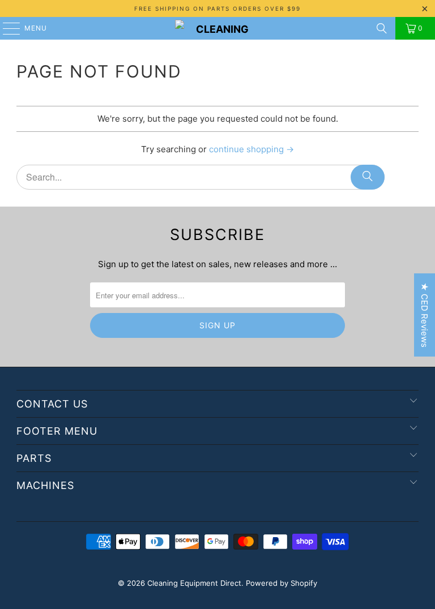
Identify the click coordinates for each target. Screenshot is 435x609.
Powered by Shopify (281, 582)
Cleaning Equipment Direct (194, 582)
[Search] (382, 28)
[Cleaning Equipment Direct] (217, 28)
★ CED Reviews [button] (424, 315)
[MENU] (6, 28)
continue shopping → (251, 149)
